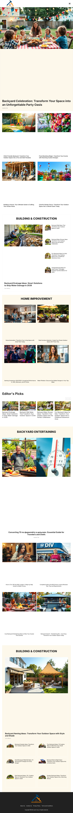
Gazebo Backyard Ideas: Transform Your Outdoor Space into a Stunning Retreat (56, 777)
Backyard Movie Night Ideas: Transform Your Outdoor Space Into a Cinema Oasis (56, 761)
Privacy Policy (36, 806)
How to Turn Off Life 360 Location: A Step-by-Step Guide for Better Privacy (19, 585)
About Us (22, 806)
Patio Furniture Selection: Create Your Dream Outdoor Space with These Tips (53, 341)
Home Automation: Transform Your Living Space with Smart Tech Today (20, 341)
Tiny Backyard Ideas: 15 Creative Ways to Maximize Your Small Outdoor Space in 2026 (56, 746)
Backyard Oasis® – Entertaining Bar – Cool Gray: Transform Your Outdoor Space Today (54, 634)
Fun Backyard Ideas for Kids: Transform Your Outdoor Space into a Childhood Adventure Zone (59, 256)
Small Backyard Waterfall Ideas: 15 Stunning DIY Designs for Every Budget (24, 761)
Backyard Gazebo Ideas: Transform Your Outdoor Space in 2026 (24, 745)
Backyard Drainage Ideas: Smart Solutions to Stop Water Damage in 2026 (23, 284)
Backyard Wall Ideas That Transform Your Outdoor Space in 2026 (58, 227)
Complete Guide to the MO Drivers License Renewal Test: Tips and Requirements (54, 585)
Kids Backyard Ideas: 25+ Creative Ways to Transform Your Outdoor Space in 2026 (24, 777)
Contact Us (29, 806)
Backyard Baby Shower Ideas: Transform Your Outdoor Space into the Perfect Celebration (60, 242)
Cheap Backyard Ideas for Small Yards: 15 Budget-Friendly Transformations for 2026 (59, 270)
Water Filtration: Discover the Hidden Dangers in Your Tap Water (53, 381)
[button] (70, 3)
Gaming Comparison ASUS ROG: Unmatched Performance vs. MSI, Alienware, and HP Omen (20, 381)
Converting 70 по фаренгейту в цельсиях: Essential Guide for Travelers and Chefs (36, 533)
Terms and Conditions (47, 806)
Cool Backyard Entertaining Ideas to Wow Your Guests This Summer (19, 634)
